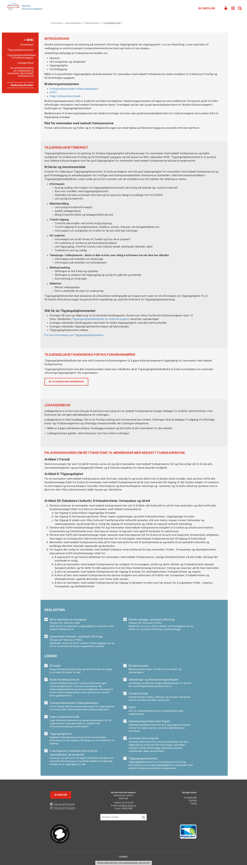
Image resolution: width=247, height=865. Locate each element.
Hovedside (56, 23)
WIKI (29, 40)
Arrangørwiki (73, 23)
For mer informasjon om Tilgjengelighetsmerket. (74, 335)
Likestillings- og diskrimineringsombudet (160, 682)
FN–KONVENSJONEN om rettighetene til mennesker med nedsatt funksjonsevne (20, 72)
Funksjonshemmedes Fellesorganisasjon (82, 706)
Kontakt (193, 800)
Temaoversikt (92, 23)
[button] (233, 8)
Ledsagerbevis (25, 62)
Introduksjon (26, 44)
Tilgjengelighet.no (82, 738)
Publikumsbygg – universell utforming (161, 624)
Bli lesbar (81, 669)
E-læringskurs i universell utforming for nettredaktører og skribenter (81, 757)
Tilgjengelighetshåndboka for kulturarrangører (20, 56)
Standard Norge (159, 696)
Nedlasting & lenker (22, 85)
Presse (193, 803)
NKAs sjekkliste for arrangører (81, 624)
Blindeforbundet (155, 669)
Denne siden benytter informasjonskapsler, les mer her (123, 863)
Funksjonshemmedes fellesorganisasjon (74, 88)
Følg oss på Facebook (64, 804)
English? (123, 856)
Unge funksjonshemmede (65, 96)
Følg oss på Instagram (64, 808)
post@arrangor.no (127, 805)
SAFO (53, 92)
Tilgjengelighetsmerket (20, 49)
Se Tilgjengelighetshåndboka (66, 381)
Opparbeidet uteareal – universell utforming (82, 641)
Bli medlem (206, 8)
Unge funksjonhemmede (80, 721)
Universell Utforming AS (159, 744)
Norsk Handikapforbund (81, 687)
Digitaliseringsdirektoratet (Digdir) (160, 726)
